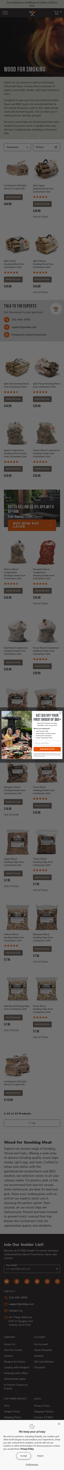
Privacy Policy (27, 1448)
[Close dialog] (60, 713)
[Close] (60, 1424)
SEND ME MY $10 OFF (47, 749)
